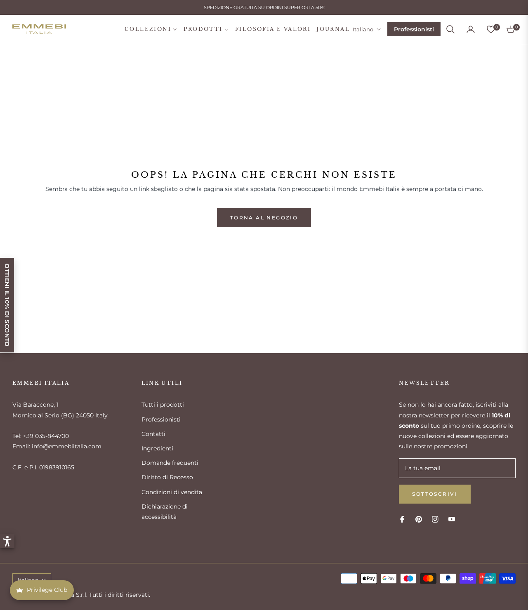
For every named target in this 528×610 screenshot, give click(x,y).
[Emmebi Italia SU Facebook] (402, 518)
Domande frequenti (169, 462)
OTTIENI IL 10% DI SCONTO (7, 305)
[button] (450, 29)
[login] (470, 29)
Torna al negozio (264, 217)
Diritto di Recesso (167, 477)
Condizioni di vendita (171, 492)
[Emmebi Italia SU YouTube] (451, 518)
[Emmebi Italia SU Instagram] (435, 518)
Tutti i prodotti (162, 404)
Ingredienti (157, 448)
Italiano (363, 29)
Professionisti (414, 29)
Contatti (153, 434)
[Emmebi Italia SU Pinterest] (418, 518)
